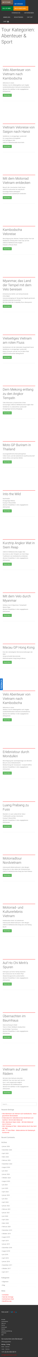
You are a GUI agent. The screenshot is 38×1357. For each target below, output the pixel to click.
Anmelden (6, 17)
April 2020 (5, 1219)
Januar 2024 (6, 1174)
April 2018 (5, 1258)
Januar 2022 (6, 1206)
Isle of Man (6, 8)
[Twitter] (12, 1312)
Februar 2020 (6, 1226)
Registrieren (18, 17)
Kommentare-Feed (8, 1299)
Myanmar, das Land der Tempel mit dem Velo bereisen (17, 285)
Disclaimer (3, 1332)
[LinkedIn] (16, 1312)
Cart (5, 21)
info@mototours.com (9, 1355)
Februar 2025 (6, 1160)
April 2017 (5, 1272)
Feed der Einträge (7, 1297)
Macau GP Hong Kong (19, 647)
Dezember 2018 (7, 1247)
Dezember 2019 (7, 1230)
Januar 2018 (6, 1261)
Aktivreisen (18, 4)
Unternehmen (29, 13)
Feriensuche (16, 13)
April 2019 (5, 1240)
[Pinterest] (14, 1312)
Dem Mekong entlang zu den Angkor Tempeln (18, 394)
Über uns (3, 1323)
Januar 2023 (6, 1195)
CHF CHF (30, 17)
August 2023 (6, 1181)
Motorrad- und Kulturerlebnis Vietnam (13, 912)
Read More (7, 95)
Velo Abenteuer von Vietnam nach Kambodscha (16, 74)
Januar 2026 (6, 1146)
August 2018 (6, 1251)
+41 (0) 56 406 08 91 (8, 1352)
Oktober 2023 (6, 1178)
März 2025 (5, 1157)
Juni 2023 (5, 1188)
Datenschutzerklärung (6, 1331)
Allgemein (5, 1281)
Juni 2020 (5, 1216)
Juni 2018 (5, 1254)
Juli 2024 (5, 1171)
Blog (3, 1285)
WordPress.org (6, 1301)
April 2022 (5, 1202)
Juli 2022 (5, 1199)
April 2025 (5, 1153)
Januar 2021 (6, 1212)
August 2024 (6, 1167)
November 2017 (7, 1265)
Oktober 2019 (6, 1233)
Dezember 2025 (7, 1150)
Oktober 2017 (6, 1268)
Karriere (3, 1329)
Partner (3, 1325)
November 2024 (7, 1164)
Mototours (6, 2)
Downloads (4, 1327)
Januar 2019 (6, 1244)
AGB (2, 1334)
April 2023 (5, 1192)
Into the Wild (12, 494)
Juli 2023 (5, 1185)
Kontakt (3, 1319)
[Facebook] (10, 1312)
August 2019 (6, 1237)
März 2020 (5, 1223)
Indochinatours (20, 8)
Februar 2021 (6, 1209)
